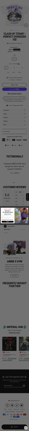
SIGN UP (7, 221)
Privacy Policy (3, 220)
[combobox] (3, 218)
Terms (5, 220)
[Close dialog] (27, 208)
